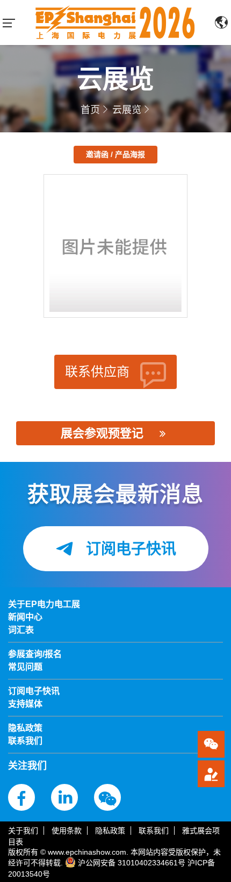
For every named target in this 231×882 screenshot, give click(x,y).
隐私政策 (110, 830)
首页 (90, 109)
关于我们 (23, 830)
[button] (211, 773)
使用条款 (67, 830)
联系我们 (154, 830)
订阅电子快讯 (129, 549)
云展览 (126, 109)
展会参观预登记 (102, 433)
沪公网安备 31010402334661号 (131, 862)
